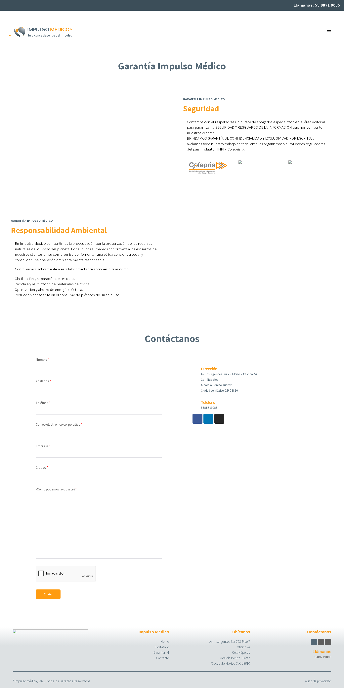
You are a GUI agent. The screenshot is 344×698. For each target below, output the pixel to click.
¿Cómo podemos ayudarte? (56, 489)
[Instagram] (219, 419)
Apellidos (43, 381)
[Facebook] (197, 419)
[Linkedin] (208, 419)
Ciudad (42, 467)
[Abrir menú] (329, 32)
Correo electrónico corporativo (59, 424)
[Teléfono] (195, 402)
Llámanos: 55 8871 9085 (317, 5)
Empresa (43, 446)
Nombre (43, 359)
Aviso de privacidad (318, 681)
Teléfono (43, 403)
